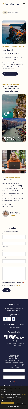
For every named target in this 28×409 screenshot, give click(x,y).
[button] (14, 406)
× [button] (26, 387)
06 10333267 (8, 204)
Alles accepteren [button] (7, 403)
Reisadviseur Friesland (14, 327)
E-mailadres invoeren (14, 367)
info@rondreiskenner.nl (10, 207)
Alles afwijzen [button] (21, 403)
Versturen (6, 290)
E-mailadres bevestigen (14, 374)
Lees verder (24, 394)
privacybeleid (19, 285)
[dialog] (14, 397)
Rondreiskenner (10, 3)
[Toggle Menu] (24, 3)
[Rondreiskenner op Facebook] (13, 319)
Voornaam (4, 240)
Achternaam (5, 246)
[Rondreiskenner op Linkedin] (9, 319)
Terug (5, 12)
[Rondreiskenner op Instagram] (5, 319)
